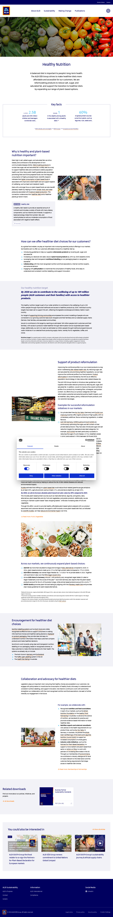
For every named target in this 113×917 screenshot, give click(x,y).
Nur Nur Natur (79, 412)
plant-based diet (49, 488)
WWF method (62, 601)
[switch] (46, 468)
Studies (23, 488)
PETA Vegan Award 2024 (52, 575)
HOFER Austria (78, 422)
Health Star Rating (23, 659)
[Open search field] (108, 11)
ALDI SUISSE (90, 422)
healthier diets (36, 194)
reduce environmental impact (50, 511)
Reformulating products (41, 165)
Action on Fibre (72, 749)
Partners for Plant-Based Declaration (72, 744)
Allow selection (56, 475)
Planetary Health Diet (76, 584)
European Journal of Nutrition (70, 129)
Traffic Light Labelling (24, 657)
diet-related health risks (78, 369)
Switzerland (40, 654)
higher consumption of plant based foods (35, 179)
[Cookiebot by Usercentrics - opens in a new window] (86, 440)
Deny (31, 475)
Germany (30, 654)
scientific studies (28, 511)
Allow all (82, 475)
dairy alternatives (67, 568)
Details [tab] (56, 446)
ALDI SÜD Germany (66, 422)
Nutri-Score (39, 629)
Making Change (65, 11)
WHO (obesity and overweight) (43, 129)
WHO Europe (57, 129)
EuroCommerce (85, 754)
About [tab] (83, 446)
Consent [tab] (30, 446)
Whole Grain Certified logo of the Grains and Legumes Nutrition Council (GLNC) (75, 735)
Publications (80, 11)
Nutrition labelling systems (20, 629)
